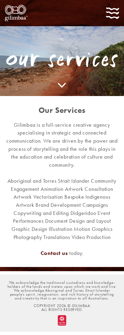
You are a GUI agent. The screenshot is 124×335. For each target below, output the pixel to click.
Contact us (54, 253)
